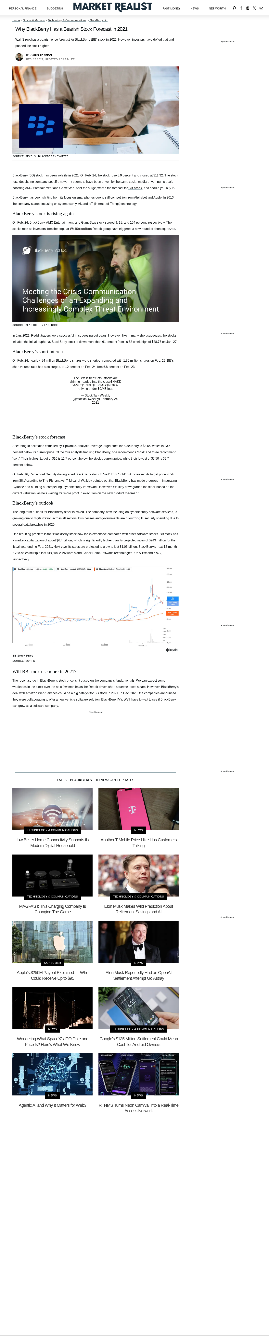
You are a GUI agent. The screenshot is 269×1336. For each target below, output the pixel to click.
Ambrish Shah (41, 54)
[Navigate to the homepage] (112, 7)
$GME (102, 388)
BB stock (135, 188)
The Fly (48, 480)
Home (16, 20)
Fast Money (171, 8)
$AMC (76, 385)
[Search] (234, 7)
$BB (96, 385)
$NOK (111, 385)
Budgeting (55, 8)
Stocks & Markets (34, 20)
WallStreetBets (81, 228)
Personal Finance (22, 8)
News (195, 8)
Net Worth (217, 8)
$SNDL (87, 385)
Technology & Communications (67, 20)
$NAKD (116, 381)
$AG (102, 385)
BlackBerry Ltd (98, 20)
